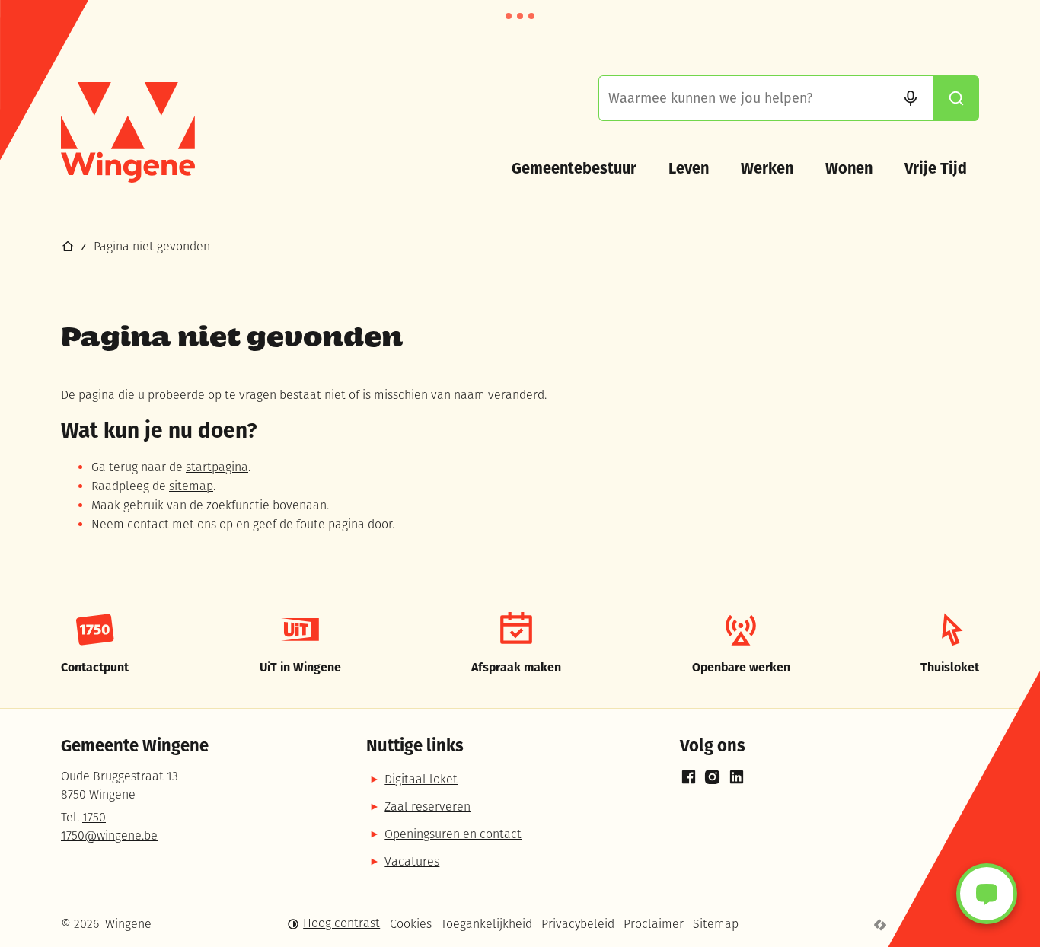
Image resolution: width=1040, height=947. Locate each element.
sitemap (191, 487)
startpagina (217, 468)
